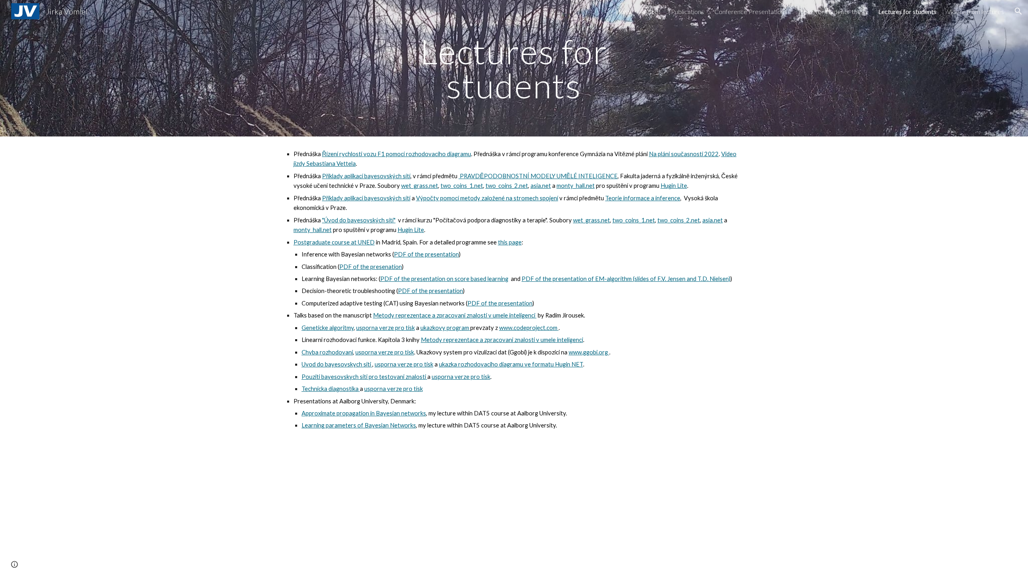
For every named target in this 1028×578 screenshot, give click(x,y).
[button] (1018, 11)
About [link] (652, 11)
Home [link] (624, 11)
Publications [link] (687, 11)
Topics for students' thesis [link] (833, 11)
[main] (514, 68)
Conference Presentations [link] (750, 11)
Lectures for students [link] (907, 11)
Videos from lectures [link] (975, 11)
